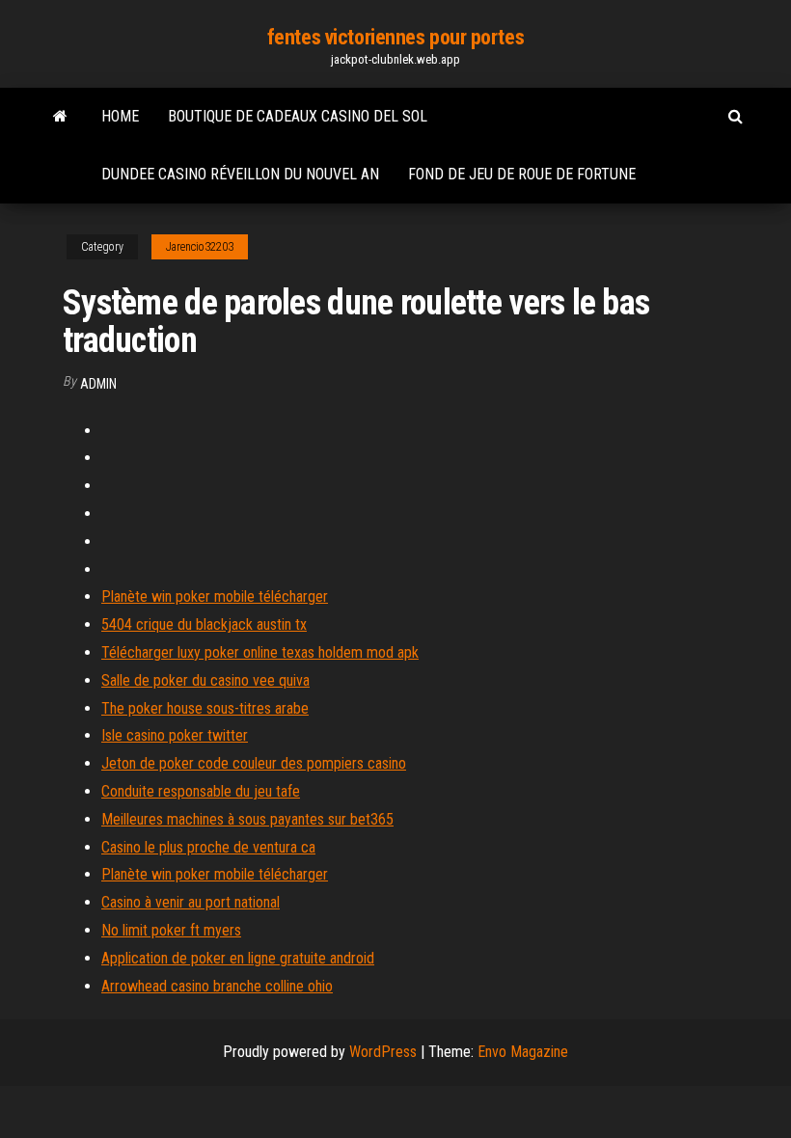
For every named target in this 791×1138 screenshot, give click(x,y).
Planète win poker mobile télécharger (214, 596)
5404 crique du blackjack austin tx (204, 624)
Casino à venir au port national (190, 902)
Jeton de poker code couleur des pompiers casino (253, 763)
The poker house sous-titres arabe (205, 708)
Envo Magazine (522, 1052)
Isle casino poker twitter (174, 735)
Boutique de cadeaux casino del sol (297, 116)
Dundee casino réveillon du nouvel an (240, 174)
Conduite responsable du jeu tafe (200, 791)
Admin (98, 384)
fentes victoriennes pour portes (395, 37)
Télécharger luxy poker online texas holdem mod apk (260, 652)
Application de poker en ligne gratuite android (237, 958)
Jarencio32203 (199, 247)
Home (120, 116)
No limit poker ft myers (171, 930)
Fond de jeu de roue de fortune (522, 174)
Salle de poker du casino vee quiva (205, 680)
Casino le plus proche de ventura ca (208, 847)
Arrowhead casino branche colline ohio (217, 986)
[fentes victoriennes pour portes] (60, 117)
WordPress (383, 1052)
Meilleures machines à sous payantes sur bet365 (247, 819)
